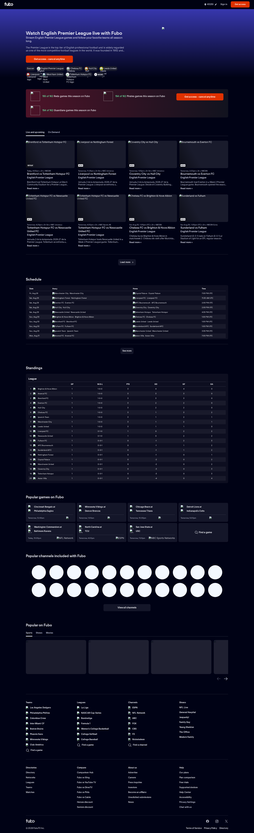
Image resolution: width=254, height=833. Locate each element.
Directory (223, 828)
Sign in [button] (223, 4)
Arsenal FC (42, 393)
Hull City (93, 68)
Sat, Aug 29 (34, 298)
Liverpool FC (43, 431)
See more (127, 351)
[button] (218, 678)
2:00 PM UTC (207, 303)
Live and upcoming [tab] (35, 132)
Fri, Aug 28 (33, 293)
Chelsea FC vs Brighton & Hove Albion (152, 227)
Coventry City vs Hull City (145, 173)
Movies (49, 633)
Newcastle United (45, 436)
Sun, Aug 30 (34, 317)
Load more (125, 262)
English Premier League (52, 68)
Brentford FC (43, 398)
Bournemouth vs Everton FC (197, 173)
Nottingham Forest (45, 455)
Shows (39, 633)
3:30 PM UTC (207, 331)
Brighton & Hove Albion (47, 389)
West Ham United (54, 74)
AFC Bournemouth (45, 445)
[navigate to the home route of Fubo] (8, 4)
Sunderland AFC (44, 450)
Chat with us (185, 807)
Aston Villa (42, 478)
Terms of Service (194, 828)
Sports (29, 633)
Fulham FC (42, 441)
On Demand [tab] (54, 132)
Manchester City (45, 422)
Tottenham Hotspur (46, 474)
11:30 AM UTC (207, 298)
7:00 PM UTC (207, 293)
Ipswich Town (43, 417)
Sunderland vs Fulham (194, 227)
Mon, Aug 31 (34, 336)
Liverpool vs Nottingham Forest (97, 173)
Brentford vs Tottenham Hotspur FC (48, 173)
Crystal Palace (44, 459)
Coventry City (43, 469)
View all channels (127, 607)
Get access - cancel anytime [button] (49, 59)
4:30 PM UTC (207, 312)
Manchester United (46, 464)
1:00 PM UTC (207, 317)
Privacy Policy (210, 828)
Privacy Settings (187, 802)
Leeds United (110, 68)
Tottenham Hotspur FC (80, 74)
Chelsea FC (76, 68)
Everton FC (42, 403)
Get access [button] (240, 4)
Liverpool (35, 74)
